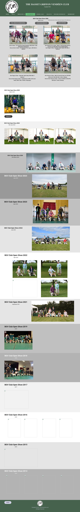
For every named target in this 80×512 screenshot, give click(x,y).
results (8, 116)
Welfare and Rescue (59, 14)
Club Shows (30, 14)
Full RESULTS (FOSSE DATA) (18, 23)
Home (7, 14)
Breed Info (21, 14)
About (13, 14)
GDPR (7, 502)
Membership (71, 14)
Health (49, 14)
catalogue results (42, 23)
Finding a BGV (40, 14)
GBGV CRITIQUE (62, 22)
